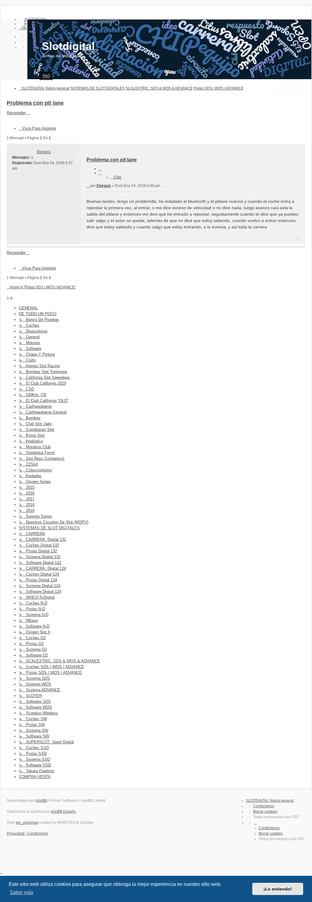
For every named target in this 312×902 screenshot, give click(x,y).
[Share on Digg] (225, 237)
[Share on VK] (257, 237)
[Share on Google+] (278, 237)
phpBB (41, 800)
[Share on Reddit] (235, 237)
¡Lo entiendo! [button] (278, 888)
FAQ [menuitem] (46, 76)
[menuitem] (24, 28)
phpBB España (63, 811)
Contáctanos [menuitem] (263, 806)
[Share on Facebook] (193, 237)
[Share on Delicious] (246, 237)
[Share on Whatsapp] (289, 237)
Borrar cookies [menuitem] (265, 811)
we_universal (27, 822)
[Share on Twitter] (203, 237)
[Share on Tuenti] (214, 237)
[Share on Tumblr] (267, 237)
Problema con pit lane (35, 103)
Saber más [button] (21, 892)
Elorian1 (44, 152)
